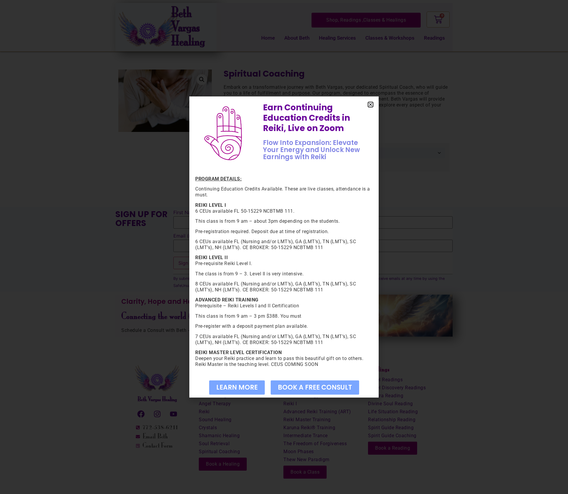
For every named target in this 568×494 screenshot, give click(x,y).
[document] (284, 247)
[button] (370, 104)
